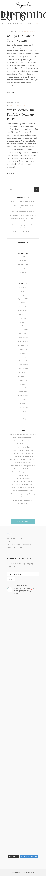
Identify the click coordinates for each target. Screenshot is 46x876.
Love (16, 462)
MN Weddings (26, 469)
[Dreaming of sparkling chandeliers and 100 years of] (23, 623)
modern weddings (30, 472)
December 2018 (23, 364)
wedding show (16, 497)
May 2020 (23, 318)
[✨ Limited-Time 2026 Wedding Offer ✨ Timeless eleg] (23, 807)
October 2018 (23, 372)
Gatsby (30, 453)
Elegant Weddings (18, 450)
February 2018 (23, 395)
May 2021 (23, 303)
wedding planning (22, 494)
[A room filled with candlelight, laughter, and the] (23, 845)
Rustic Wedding (17, 484)
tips (22, 487)
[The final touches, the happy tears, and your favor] (23, 674)
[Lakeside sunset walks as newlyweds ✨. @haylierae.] (23, 631)
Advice (12, 434)
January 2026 (23, 287)
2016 (29, 23)
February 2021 (23, 306)
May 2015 (23, 419)
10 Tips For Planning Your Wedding (21, 38)
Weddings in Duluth (27, 497)
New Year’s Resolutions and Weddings (23, 201)
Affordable (18, 434)
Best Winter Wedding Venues (22, 437)
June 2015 (23, 415)
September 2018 (23, 376)
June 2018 (23, 384)
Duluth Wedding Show (23, 447)
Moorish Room (22, 475)
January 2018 (23, 399)
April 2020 (23, 322)
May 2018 (23, 388)
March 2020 (23, 326)
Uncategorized (30, 32)
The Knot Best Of (15, 487)
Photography (23, 260)
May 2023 (23, 291)
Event (11, 106)
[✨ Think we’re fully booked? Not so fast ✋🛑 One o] (23, 770)
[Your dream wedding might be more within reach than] (23, 653)
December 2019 (23, 337)
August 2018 (23, 380)
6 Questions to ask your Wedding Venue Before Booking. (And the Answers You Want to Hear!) (23, 218)
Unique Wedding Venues (20, 490)
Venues (23, 268)
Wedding (23, 272)
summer (25, 484)
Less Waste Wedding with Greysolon (23, 211)
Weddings (32, 494)
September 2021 (23, 299)
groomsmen (29, 456)
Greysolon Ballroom (18, 456)
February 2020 (23, 330)
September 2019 (23, 345)
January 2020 (23, 334)
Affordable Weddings (29, 434)
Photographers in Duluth (19, 481)
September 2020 (23, 310)
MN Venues (18, 469)
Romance (31, 481)
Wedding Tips (17, 500)
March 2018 (23, 392)
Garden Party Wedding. (20, 453)
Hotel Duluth (14, 459)
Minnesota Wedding (24, 462)
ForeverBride (29, 450)
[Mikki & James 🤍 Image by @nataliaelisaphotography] (23, 638)
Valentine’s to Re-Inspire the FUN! (23, 231)
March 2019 (23, 361)
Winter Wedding (22, 503)
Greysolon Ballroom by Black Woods (13, 23)
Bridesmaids (18, 441)
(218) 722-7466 (17, 547)
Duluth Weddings (22, 444)
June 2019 (23, 353)
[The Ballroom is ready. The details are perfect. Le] (23, 607)
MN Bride (32, 466)
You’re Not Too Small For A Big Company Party (22, 114)
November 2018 (23, 368)
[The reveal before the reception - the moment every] (23, 830)
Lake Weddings (31, 459)
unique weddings (29, 487)
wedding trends (27, 500)
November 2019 (23, 341)
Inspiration (22, 459)
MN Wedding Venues (16, 472)
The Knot (31, 484)
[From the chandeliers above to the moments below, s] (23, 688)
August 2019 (23, 349)
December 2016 (23, 407)
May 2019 (23, 357)
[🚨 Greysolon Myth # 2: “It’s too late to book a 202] (23, 721)
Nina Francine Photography (22, 478)
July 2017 (23, 403)
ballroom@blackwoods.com (21, 544)
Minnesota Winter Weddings (19, 466)
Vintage (31, 490)
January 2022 (23, 295)
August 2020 (23, 314)
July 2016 (23, 411)
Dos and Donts (27, 441)
